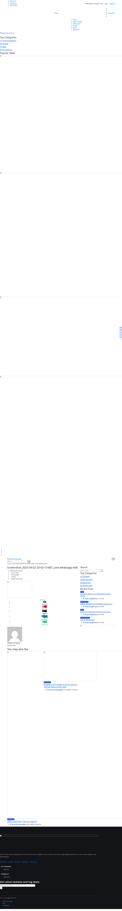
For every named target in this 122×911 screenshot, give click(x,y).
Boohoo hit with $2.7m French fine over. (95, 612)
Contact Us (13, 3)
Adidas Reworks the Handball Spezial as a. (96, 604)
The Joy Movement (87, 620)
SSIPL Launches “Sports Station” (22, 821)
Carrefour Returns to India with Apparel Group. (95, 595)
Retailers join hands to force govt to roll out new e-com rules (60, 685)
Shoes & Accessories (18, 824)
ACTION (85, 576)
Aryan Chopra (89, 598)
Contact (75, 25)
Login (106, 4)
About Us (13, 1)
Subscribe (112, 13)
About (75, 27)
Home (75, 19)
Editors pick (76, 23)
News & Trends (77, 21)
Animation (86, 585)
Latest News (14, 5)
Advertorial (86, 579)
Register (112, 4)
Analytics (85, 582)
